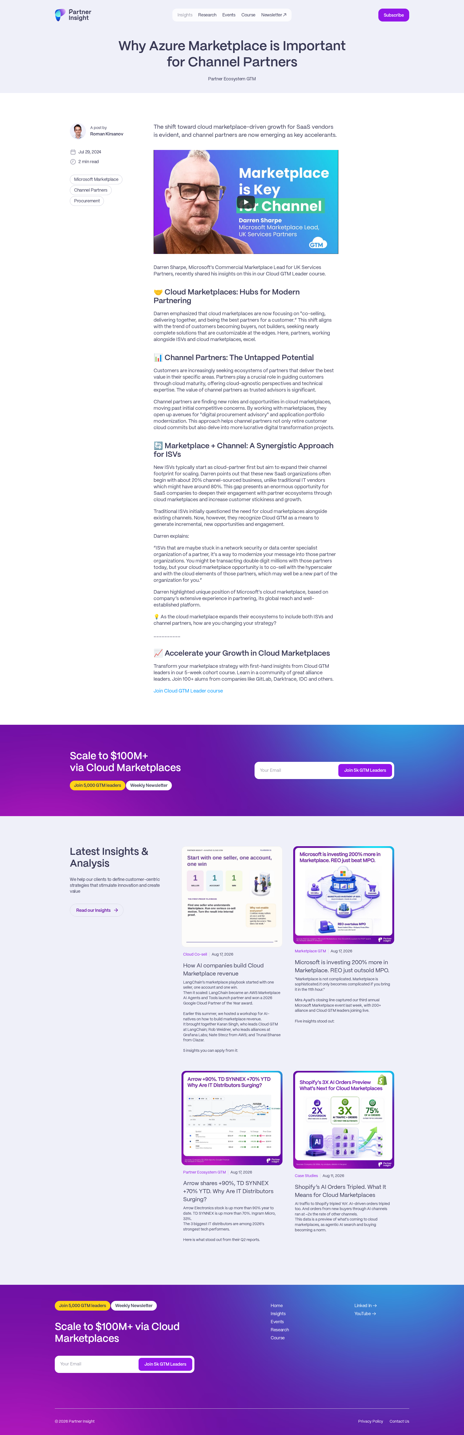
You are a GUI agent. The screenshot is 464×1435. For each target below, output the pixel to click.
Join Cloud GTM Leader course (188, 691)
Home (277, 1306)
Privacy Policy (370, 1421)
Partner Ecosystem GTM (232, 79)
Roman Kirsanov (106, 134)
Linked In (363, 1306)
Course (278, 1338)
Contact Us (399, 1421)
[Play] (246, 202)
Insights (278, 1314)
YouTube (362, 1314)
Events (277, 1322)
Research (280, 1330)
